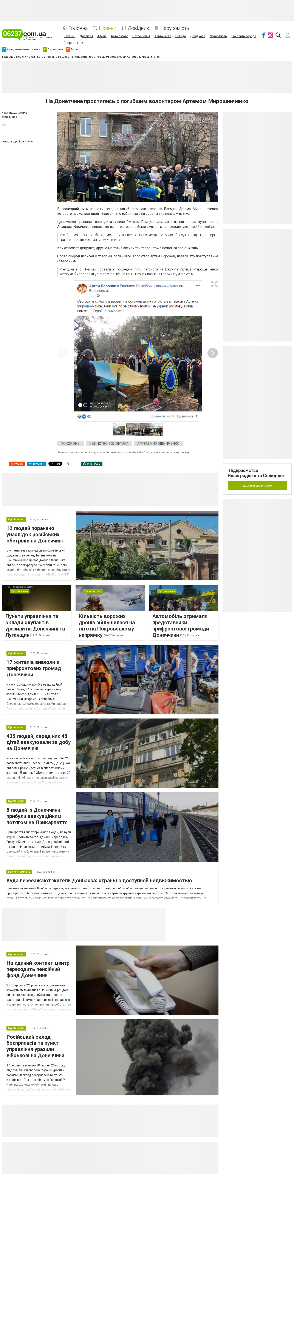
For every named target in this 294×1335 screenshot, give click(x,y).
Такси (159, 913)
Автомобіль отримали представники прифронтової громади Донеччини (180, 625)
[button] (214, 284)
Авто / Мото (119, 36)
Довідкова (197, 36)
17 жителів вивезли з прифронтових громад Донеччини (33, 668)
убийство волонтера (108, 444)
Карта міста (163, 36)
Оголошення (141, 36)
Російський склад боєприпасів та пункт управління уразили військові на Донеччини (35, 1046)
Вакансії (69, 36)
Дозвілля (86, 36)
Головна (78, 28)
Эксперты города (244, 36)
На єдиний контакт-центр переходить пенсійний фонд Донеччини (38, 969)
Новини (107, 28)
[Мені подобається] (4, 124)
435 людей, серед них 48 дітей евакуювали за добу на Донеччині (38, 742)
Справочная (134, 913)
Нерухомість (174, 28)
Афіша (102, 36)
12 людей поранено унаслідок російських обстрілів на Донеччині (34, 534)
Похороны (70, 444)
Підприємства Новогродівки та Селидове (256, 473)
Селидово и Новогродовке (95, 913)
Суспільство (9, 117)
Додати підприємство (257, 485)
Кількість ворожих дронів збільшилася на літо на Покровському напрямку (107, 625)
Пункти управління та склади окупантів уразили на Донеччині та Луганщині (35, 625)
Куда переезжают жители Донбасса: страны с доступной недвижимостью (99, 881)
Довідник (138, 28)
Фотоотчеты (218, 36)
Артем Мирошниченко (158, 444)
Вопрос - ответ (74, 43)
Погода (180, 36)
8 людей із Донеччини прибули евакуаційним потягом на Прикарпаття (37, 816)
